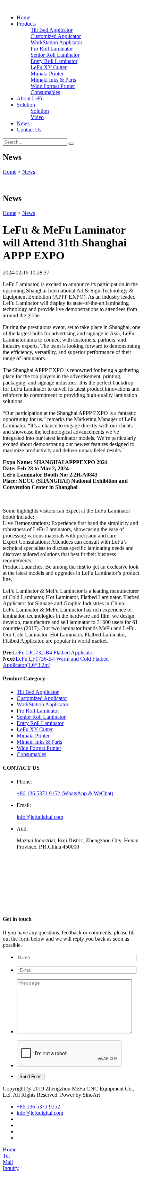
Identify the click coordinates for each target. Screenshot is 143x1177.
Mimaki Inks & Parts (53, 80)
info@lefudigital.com (40, 817)
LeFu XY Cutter (49, 67)
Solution (26, 105)
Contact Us (29, 130)
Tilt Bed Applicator (52, 30)
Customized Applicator (56, 36)
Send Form (30, 1076)
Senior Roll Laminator (55, 55)
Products (26, 24)
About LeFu (30, 98)
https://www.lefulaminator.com (53, 905)
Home (23, 17)
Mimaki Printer (47, 73)
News (23, 123)
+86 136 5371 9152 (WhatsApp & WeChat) (65, 793)
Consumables (45, 92)
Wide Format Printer (53, 86)
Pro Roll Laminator (52, 49)
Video (37, 117)
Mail (8, 1162)
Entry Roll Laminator (54, 61)
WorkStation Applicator (56, 42)
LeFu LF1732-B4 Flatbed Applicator (53, 652)
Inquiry (11, 1168)
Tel (6, 1156)
